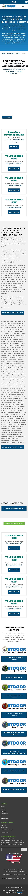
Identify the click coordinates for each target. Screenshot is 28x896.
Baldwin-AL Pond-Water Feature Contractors (14, 733)
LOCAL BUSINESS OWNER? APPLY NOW (12, 447)
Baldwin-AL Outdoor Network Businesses (14, 658)
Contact (7, 140)
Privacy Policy (16, 878)
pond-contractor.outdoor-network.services (11, 840)
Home (3, 53)
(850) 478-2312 (19, 140)
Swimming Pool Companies (10, 39)
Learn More (14, 146)
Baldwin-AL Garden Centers (14, 677)
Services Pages (14, 142)
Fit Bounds (7, 117)
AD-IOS (19, 893)
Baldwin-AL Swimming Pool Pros (14, 771)
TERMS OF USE (9, 887)
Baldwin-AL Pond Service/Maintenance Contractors (14, 752)
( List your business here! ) (14, 164)
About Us (11, 878)
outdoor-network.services (7, 839)
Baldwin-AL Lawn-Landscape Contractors (14, 696)
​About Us (3, 809)
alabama (18, 53)
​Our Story (3, 811)
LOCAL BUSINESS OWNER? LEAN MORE (12, 312)
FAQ (2, 816)
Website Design (5, 832)
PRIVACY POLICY (18, 887)
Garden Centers (17, 35)
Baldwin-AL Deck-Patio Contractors (14, 789)
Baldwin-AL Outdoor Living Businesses (14, 714)
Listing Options (4, 827)
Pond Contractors (18, 37)
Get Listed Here (14, 168)
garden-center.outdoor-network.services (11, 844)
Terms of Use (23, 878)
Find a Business (10, 53)
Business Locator (5, 818)
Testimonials (4, 813)
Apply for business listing (14, 523)
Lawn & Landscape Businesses (11, 33)
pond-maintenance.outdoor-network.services (12, 842)
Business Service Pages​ (7, 830)
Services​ (3, 825)
